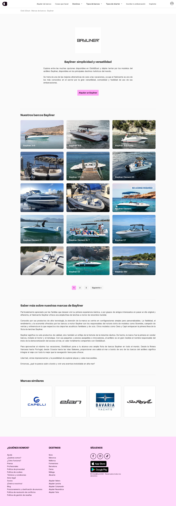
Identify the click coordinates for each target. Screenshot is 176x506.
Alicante (52, 475)
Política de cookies (14, 472)
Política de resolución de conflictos (21, 492)
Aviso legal (11, 478)
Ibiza (51, 455)
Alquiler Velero (54, 481)
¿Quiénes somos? (14, 458)
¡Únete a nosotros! (14, 484)
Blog (9, 486)
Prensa (10, 463)
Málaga (52, 472)
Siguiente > (97, 288)
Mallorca (52, 461)
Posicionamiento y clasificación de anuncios (24, 489)
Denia (51, 469)
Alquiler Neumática (56, 489)
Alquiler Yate (54, 492)
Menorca (52, 458)
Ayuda (9, 455)
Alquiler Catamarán (56, 486)
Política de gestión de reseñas (19, 495)
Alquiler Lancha (55, 484)
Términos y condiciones (16, 475)
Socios (10, 481)
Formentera (53, 463)
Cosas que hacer (62, 4)
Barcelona (53, 466)
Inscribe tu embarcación (135, 4)
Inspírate (152, 4)
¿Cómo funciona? (14, 461)
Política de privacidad (16, 469)
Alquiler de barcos (44, 4)
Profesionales (12, 466)
